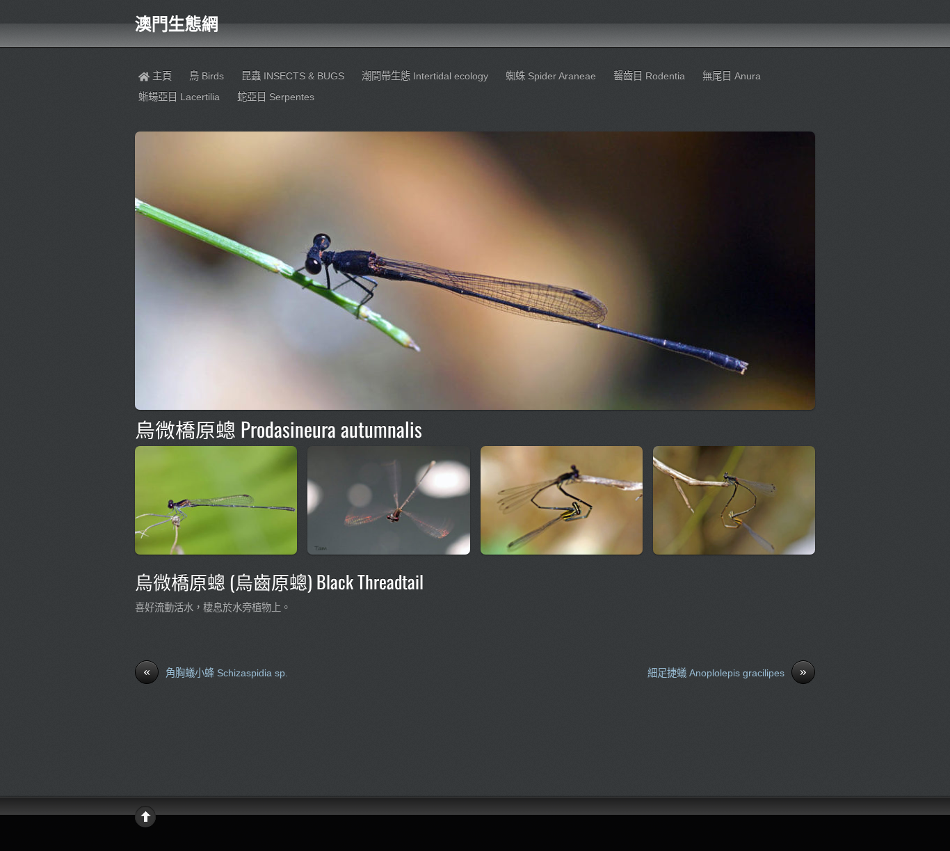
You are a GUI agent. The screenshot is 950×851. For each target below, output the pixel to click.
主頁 (161, 75)
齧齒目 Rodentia (649, 75)
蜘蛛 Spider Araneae (551, 75)
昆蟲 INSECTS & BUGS (292, 75)
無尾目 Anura (731, 75)
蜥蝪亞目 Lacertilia (179, 96)
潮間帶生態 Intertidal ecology (425, 75)
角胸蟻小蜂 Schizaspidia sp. (215, 672)
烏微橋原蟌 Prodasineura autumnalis (278, 428)
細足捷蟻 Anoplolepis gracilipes (727, 672)
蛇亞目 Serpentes (275, 96)
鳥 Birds (206, 75)
